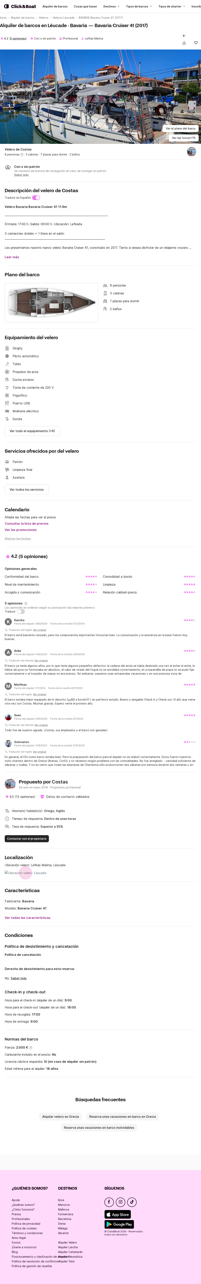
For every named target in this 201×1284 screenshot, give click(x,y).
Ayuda (16, 1200)
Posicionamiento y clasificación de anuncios (40, 1256)
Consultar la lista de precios (26, 523)
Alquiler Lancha (68, 1247)
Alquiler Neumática (70, 1256)
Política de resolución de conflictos (35, 1261)
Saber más (18, 978)
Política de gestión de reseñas (32, 1266)
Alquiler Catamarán (70, 1252)
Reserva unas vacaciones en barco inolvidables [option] (99, 1128)
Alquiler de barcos (55, 6)
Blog (15, 1252)
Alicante (63, 1233)
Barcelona (64, 1219)
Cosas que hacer (85, 6)
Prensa (16, 1214)
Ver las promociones (21, 530)
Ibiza (61, 1200)
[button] (185, 42)
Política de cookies (24, 1228)
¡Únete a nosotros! (24, 1247)
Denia (62, 1223)
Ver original (39, 629)
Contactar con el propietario (27, 838)
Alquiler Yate (66, 1261)
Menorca (64, 1204)
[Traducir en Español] (36, 197)
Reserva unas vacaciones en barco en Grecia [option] (122, 1117)
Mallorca (63, 1209)
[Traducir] (21, 611)
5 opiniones (18, 38)
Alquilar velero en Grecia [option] (60, 1117)
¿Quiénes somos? (23, 1204)
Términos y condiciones (27, 1233)
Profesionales (21, 1219)
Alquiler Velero (67, 1242)
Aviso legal (19, 1237)
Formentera (65, 1214)
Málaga (63, 1228)
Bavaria (28, 901)
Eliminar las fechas (18, 538)
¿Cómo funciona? (23, 1209)
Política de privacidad (26, 1223)
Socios (16, 1242)
